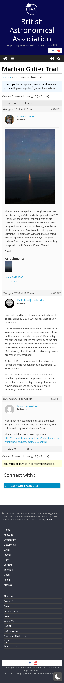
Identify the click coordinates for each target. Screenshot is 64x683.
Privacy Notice (11, 611)
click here (50, 519)
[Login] (52, 58)
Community (10, 539)
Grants (7, 606)
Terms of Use (11, 646)
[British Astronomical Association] (5, 58)
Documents (10, 544)
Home (7, 529)
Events (7, 549)
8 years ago (21, 88)
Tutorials (8, 569)
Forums (7, 77)
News (7, 559)
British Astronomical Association (32, 30)
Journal (7, 554)
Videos (7, 574)
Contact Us (9, 601)
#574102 (55, 109)
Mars (16, 77)
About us (8, 534)
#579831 (55, 398)
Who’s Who (9, 621)
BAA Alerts (9, 626)
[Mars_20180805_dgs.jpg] (15, 266)
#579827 (55, 293)
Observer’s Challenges (15, 636)
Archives (8, 584)
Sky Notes (9, 641)
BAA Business (11, 631)
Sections (8, 564)
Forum (7, 579)
